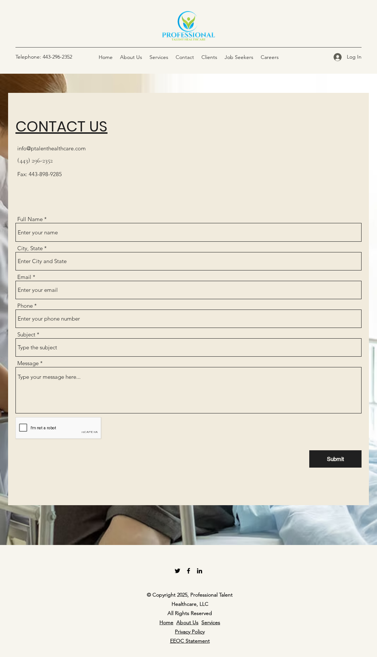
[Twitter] (177, 570)
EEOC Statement (190, 640)
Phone (25, 305)
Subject (26, 334)
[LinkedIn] (199, 570)
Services (210, 622)
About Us (187, 622)
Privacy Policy (190, 631)
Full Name (30, 219)
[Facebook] (188, 570)
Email (24, 277)
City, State (30, 248)
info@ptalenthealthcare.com (51, 148)
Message (28, 363)
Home (166, 622)
